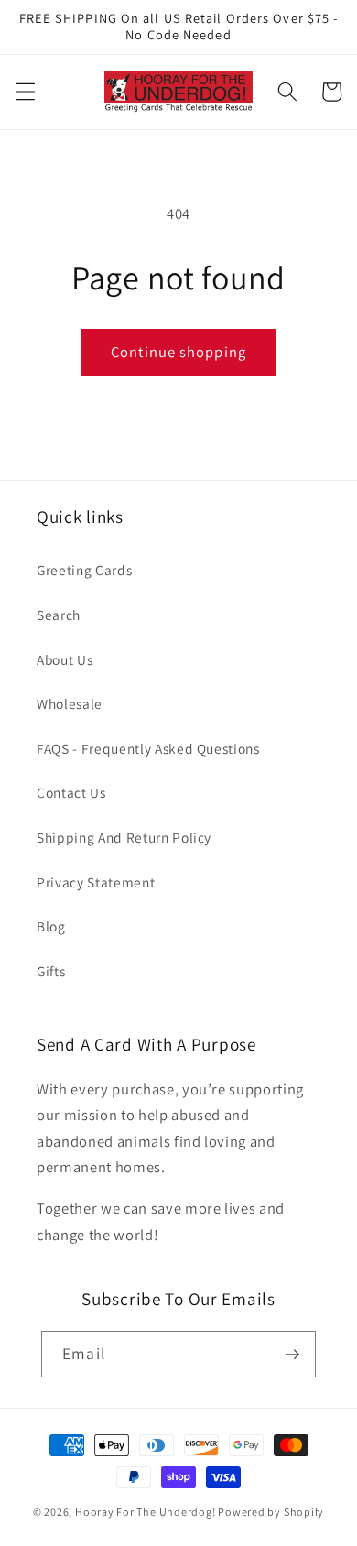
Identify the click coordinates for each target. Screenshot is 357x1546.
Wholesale (70, 703)
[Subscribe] (292, 1354)
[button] (25, 92)
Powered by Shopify (271, 1512)
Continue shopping (178, 352)
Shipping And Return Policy (124, 837)
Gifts (51, 971)
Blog (51, 926)
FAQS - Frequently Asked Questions (148, 748)
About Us (64, 659)
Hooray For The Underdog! (145, 1512)
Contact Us (71, 792)
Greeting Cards (84, 570)
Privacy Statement (96, 882)
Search (59, 614)
